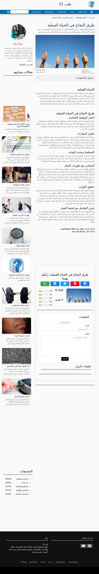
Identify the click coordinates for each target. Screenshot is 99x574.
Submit (65, 359)
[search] (8, 12)
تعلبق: (87, 334)
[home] (91, 12)
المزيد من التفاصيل (26, 65)
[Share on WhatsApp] (45, 283)
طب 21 (91, 18)
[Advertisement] (64, 248)
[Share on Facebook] (84, 283)
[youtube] (83, 546)
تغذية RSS (24, 562)
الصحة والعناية (82, 12)
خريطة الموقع (34, 562)
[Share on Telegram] (54, 283)
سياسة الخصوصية (60, 562)
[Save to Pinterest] (74, 283)
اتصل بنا (43, 562)
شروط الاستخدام (73, 562)
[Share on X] (65, 283)
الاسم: (87, 326)
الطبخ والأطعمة (61, 12)
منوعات (72, 12)
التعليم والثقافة (49, 12)
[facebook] (90, 546)
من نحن (50, 562)
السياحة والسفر (36, 12)
